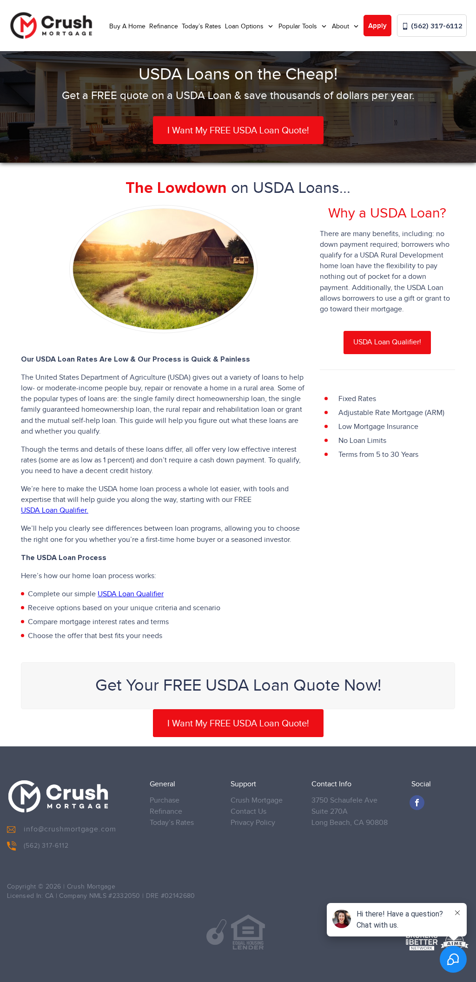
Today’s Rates (201, 26)
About (341, 26)
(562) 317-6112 (436, 25)
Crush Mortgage (257, 800)
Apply (377, 26)
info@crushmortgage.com (70, 829)
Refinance (163, 26)
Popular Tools (298, 26)
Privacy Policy (253, 822)
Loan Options (245, 26)
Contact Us (248, 811)
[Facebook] (417, 802)
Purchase (164, 800)
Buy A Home (127, 26)
